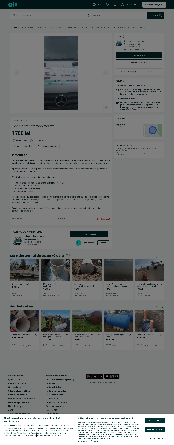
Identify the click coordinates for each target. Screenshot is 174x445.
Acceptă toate (155, 420)
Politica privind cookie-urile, (24, 435)
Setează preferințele (154, 438)
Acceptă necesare (154, 429)
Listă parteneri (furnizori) (89, 441)
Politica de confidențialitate (49, 435)
